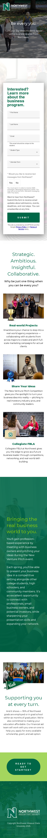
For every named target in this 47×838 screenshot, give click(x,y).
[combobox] (23, 153)
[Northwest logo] (15, 6)
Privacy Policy (21, 227)
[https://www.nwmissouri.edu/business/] (23, 812)
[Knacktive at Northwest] (23, 307)
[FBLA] (23, 426)
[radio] (10, 183)
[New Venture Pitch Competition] (23, 368)
